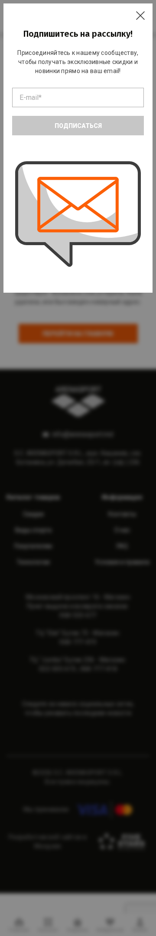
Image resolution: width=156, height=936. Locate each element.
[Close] (140, 15)
